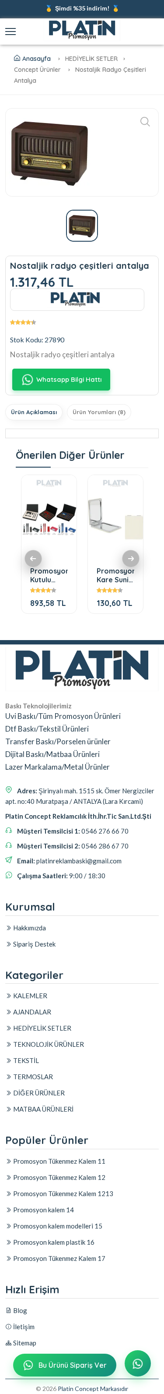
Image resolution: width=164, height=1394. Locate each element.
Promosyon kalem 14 (43, 1210)
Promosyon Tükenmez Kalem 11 (58, 1161)
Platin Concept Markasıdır (93, 1388)
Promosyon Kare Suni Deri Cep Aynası (115, 575)
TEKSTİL (25, 1060)
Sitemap (24, 1343)
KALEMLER (29, 996)
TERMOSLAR (32, 1077)
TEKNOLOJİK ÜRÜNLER (48, 1044)
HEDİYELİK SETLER (41, 1028)
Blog (19, 1310)
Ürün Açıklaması (34, 411)
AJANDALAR (31, 1012)
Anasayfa (36, 59)
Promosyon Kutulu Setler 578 (49, 575)
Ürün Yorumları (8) (99, 411)
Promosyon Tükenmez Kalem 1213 (62, 1193)
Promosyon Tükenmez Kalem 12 (58, 1177)
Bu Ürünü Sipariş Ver (72, 1365)
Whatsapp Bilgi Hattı (68, 379)
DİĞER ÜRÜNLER (38, 1093)
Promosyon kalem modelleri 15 (57, 1226)
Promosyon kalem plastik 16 (53, 1242)
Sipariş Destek (34, 944)
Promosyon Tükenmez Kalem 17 (58, 1258)
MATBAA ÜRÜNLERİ (42, 1109)
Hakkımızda (29, 928)
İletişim (23, 1327)
